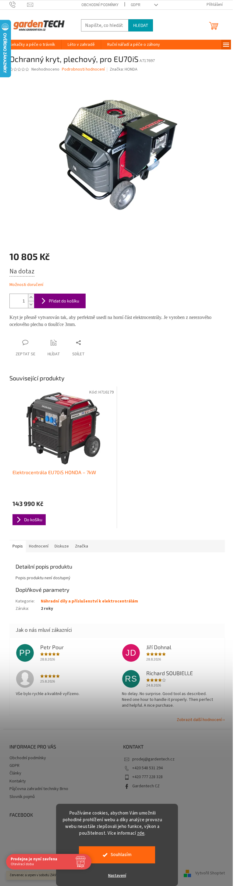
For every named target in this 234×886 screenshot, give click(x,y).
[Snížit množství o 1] (31, 304)
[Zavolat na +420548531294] (18, 4)
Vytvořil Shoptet (210, 873)
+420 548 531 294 (147, 768)
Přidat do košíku (64, 300)
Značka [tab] (81, 546)
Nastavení (117, 876)
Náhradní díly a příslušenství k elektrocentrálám (89, 601)
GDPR (135, 5)
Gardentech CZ (146, 786)
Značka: (123, 69)
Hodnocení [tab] (38, 546)
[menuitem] (32, 44)
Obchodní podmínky (100, 5)
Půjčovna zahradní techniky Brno (38, 789)
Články (15, 773)
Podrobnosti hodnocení (83, 69)
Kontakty (17, 781)
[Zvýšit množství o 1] (31, 297)
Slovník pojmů (22, 797)
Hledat (140, 25)
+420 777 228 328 (147, 777)
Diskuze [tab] (62, 546)
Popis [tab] (17, 546)
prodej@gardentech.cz (153, 759)
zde (141, 833)
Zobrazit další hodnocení (199, 720)
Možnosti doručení (26, 285)
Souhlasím (121, 854)
